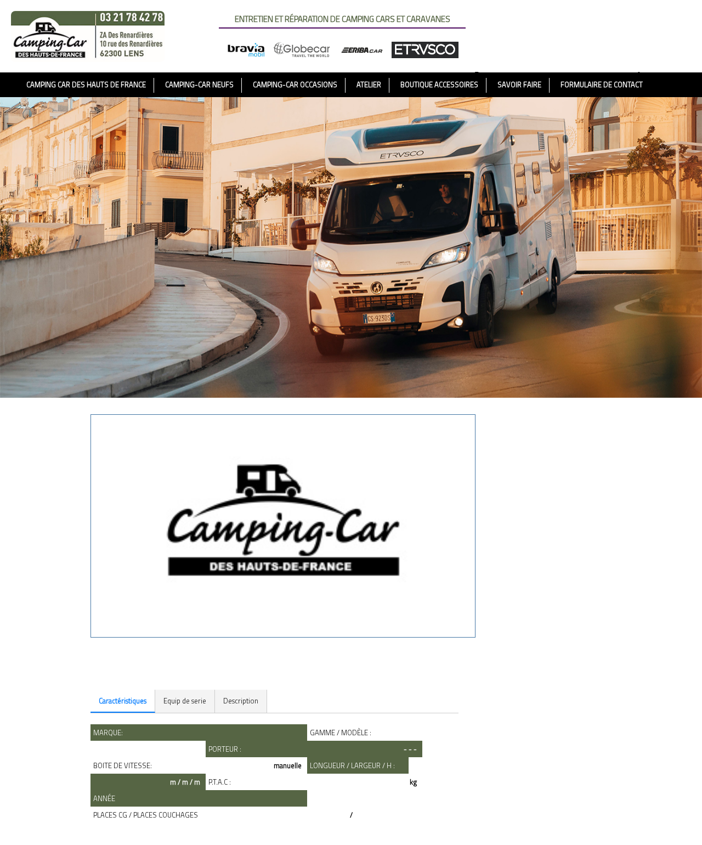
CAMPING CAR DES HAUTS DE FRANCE (86, 84)
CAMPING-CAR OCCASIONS (295, 84)
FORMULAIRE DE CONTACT (602, 84)
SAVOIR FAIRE (519, 84)
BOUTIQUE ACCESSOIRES (439, 84)
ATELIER (368, 84)
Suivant (96, 673)
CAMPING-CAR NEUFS (199, 84)
